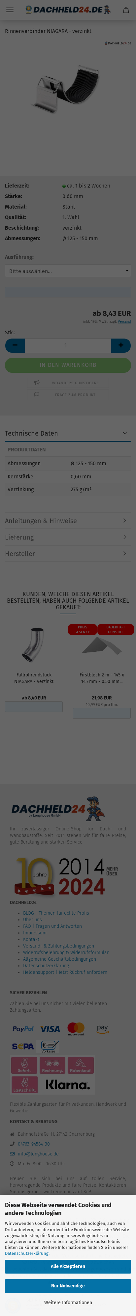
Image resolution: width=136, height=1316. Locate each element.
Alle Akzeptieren (68, 1266)
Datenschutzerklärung (27, 1253)
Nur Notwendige (68, 1286)
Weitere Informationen (68, 1302)
